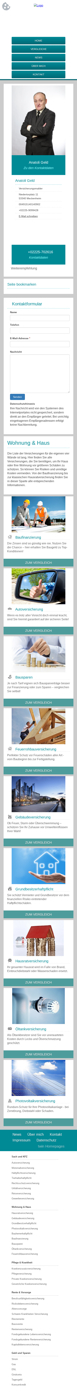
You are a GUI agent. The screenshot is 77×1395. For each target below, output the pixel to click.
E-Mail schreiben (28, 216)
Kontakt (38, 74)
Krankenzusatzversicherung (26, 1268)
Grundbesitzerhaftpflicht (24, 1223)
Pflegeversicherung (22, 1273)
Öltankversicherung (22, 1249)
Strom (15, 1359)
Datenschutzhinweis (22, 403)
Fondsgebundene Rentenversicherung (31, 1339)
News (38, 57)
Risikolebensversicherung (25, 1303)
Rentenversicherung (22, 1329)
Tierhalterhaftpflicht (22, 1178)
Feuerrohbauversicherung (25, 1254)
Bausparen (17, 1243)
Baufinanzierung (20, 1238)
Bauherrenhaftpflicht (22, 1233)
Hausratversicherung (22, 1213)
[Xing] (45, 17)
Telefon (14, 324)
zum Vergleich (38, 563)
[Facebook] (24, 17)
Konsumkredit (19, 1384)
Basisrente (17, 1324)
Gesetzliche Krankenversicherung (29, 1284)
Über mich (38, 66)
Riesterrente (18, 1319)
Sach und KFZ (19, 1156)
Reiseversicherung (21, 1193)
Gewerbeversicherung (23, 1198)
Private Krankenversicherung (27, 1279)
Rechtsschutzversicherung (25, 1183)
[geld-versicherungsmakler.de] (38, 5)
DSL (14, 1369)
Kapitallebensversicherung (25, 1344)
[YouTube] (53, 17)
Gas (14, 1364)
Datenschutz (46, 1140)
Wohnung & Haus (21, 1207)
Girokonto (17, 1374)
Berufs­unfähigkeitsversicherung (28, 1298)
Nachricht (16, 351)
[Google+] (31, 17)
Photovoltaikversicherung (25, 1228)
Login (27, 1146)
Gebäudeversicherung (23, 1218)
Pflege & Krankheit (22, 1262)
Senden (17, 396)
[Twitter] (38, 17)
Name (13, 312)
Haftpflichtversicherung (23, 1173)
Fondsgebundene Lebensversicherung (31, 1334)
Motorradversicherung (23, 1168)
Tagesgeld (17, 1379)
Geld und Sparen (21, 1353)
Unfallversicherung (21, 1188)
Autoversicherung (21, 1162)
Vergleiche (39, 49)
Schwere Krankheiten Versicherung (30, 1314)
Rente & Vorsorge (21, 1292)
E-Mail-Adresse (20, 338)
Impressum (21, 1140)
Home (38, 40)
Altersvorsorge (19, 1308)
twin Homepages (51, 1146)
